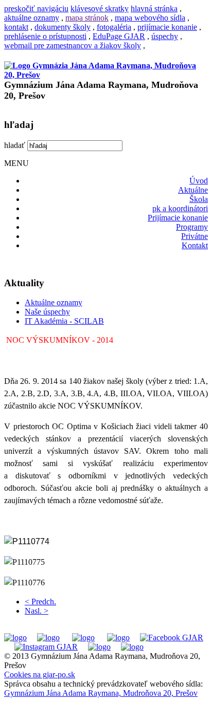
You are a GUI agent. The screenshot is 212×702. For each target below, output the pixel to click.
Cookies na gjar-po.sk (39, 674)
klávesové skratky (99, 8)
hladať (14, 145)
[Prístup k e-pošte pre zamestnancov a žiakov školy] (48, 637)
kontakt (16, 27)
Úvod (198, 180)
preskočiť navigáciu (36, 8)
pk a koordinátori (180, 208)
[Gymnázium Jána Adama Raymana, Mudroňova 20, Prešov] (106, 74)
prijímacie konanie (167, 27)
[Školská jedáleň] (83, 637)
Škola (198, 199)
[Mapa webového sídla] (99, 646)
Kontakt (195, 245)
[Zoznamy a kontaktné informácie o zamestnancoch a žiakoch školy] (118, 637)
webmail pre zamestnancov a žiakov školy (72, 45)
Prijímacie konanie (178, 217)
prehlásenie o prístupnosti (45, 36)
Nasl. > (36, 610)
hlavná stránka (154, 8)
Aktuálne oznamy (53, 302)
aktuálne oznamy (31, 17)
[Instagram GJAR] (46, 646)
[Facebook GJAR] (171, 637)
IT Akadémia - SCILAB (64, 321)
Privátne (194, 236)
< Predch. (40, 601)
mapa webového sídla (150, 17)
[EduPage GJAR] (15, 637)
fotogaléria (114, 27)
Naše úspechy (47, 311)
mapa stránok (87, 17)
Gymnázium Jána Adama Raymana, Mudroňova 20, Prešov (101, 693)
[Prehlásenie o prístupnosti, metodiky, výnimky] (132, 646)
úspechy (164, 36)
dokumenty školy (62, 27)
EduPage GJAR (119, 36)
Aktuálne (193, 190)
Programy (192, 227)
